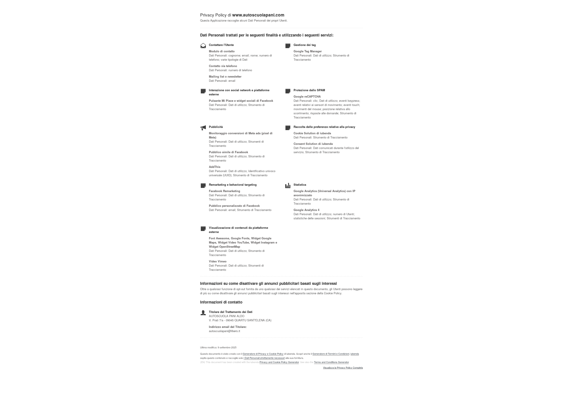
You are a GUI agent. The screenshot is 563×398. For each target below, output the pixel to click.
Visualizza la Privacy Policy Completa (343, 367)
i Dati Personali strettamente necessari (264, 358)
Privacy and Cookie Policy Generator (279, 362)
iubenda (355, 353)
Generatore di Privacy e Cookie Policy (263, 353)
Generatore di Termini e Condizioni (331, 353)
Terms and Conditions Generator (331, 362)
